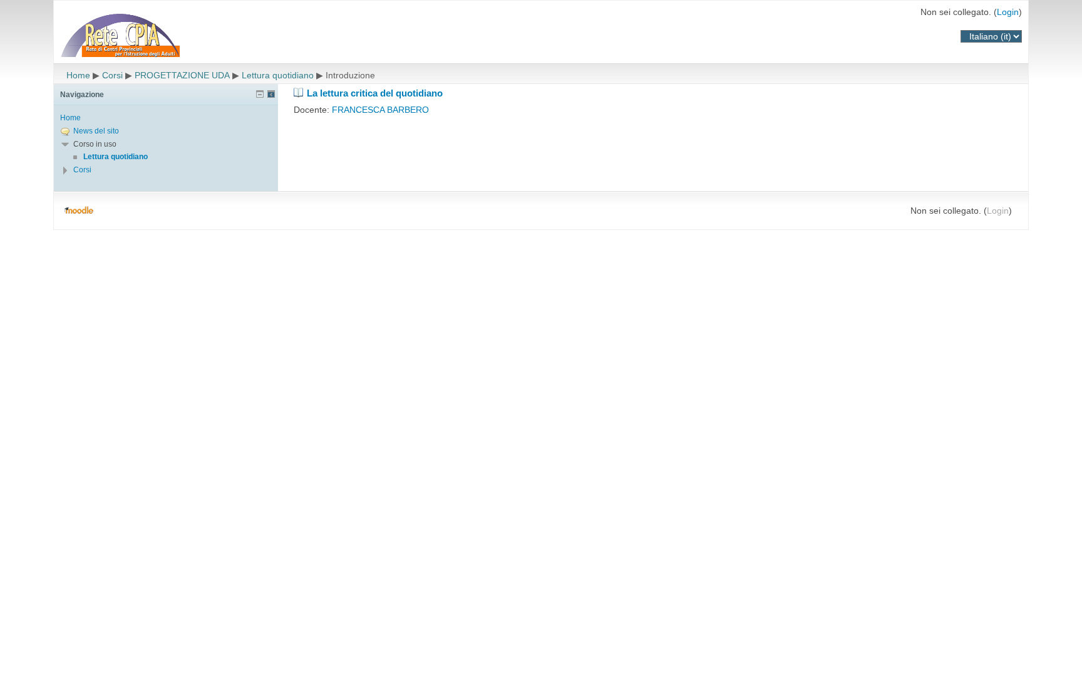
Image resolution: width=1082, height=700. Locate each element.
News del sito (96, 131)
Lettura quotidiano (278, 75)
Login (1008, 12)
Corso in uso (94, 144)
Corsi (112, 75)
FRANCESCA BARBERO (380, 110)
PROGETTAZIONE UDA (182, 75)
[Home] (160, 33)
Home (78, 75)
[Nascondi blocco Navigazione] (260, 94)
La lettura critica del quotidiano (375, 93)
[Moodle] (78, 211)
